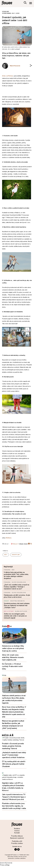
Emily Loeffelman (7, 76)
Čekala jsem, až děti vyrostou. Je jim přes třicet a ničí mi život (17, 596)
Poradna (7, 570)
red (13, 570)
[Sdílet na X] (31, 544)
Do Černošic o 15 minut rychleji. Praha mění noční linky (12, 666)
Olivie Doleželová (19, 582)
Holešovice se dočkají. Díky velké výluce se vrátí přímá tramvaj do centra (13, 648)
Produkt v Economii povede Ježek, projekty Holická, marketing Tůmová (13, 746)
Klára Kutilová (21, 611)
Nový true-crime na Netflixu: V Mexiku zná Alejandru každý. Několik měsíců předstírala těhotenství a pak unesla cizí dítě (14, 712)
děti (5, 554)
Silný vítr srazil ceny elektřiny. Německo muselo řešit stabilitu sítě (13, 657)
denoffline (16, 554)
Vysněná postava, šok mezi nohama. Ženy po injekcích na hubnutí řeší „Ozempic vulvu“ (17, 605)
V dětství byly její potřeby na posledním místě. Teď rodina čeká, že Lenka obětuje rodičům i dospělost (16, 575)
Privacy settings (5, 865)
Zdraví (6, 601)
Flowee (8, 3)
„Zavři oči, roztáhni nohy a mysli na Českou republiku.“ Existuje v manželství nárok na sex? (16, 587)
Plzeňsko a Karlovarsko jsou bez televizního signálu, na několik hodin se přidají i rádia (14, 805)
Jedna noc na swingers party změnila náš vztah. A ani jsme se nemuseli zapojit (15, 616)
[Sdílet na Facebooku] (29, 544)
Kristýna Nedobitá (17, 601)
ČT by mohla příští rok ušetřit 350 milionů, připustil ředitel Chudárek (13, 764)
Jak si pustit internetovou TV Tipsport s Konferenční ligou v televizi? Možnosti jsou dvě (14, 796)
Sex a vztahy (9, 611)
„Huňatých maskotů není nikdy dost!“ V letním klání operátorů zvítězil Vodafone (14, 755)
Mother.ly (9, 538)
